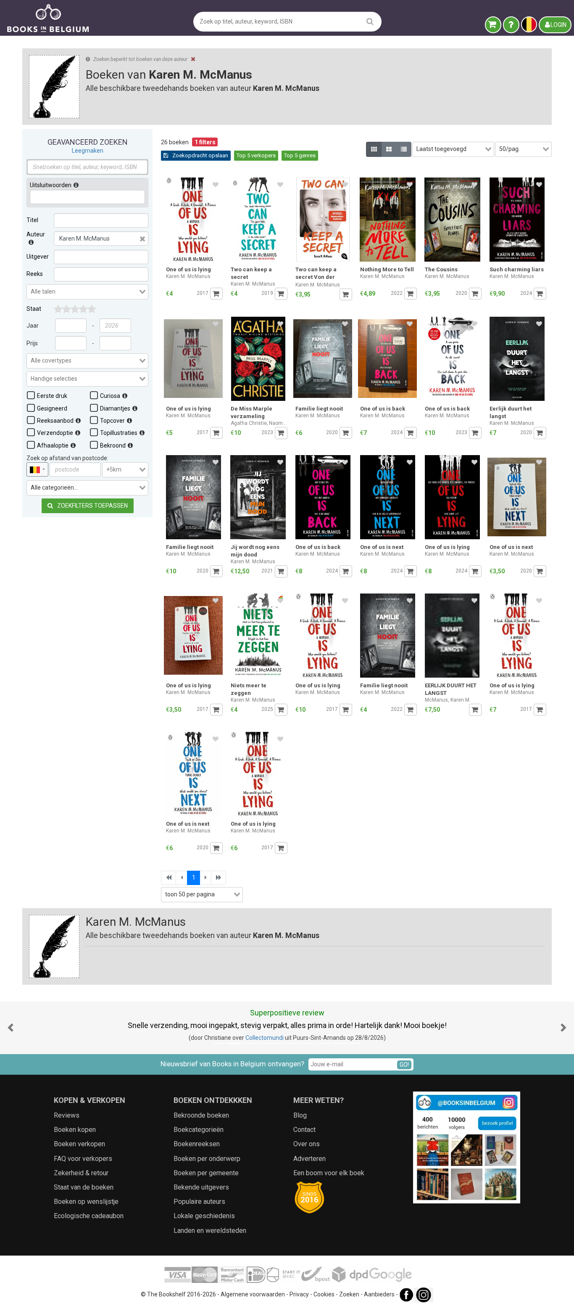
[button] (10, 1028)
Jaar (32, 325)
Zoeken (349, 1294)
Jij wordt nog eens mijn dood (255, 551)
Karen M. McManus (188, 276)
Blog (300, 1115)
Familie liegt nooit (319, 408)
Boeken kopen (75, 1130)
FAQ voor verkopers (83, 1159)
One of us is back (382, 408)
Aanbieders (379, 1294)
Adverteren (309, 1159)
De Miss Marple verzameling (251, 412)
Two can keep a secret (251, 273)
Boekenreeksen (197, 1144)
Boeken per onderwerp (207, 1159)
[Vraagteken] (511, 24)
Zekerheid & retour (81, 1173)
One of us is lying (188, 269)
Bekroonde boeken (201, 1115)
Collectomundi (264, 1037)
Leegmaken (87, 150)
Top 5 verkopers (256, 155)
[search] (370, 21)
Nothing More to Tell (387, 269)
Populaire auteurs (199, 1202)
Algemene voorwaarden (253, 1294)
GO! (404, 1064)
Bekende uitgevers (201, 1187)
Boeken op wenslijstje (86, 1202)
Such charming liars (517, 269)
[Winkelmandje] (493, 24)
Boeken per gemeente (206, 1173)
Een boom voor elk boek (328, 1173)
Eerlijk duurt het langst (511, 412)
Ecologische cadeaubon (89, 1216)
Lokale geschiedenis (204, 1216)
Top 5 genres (300, 155)
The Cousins (441, 269)
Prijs (32, 343)
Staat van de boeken (83, 1187)
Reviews (66, 1115)
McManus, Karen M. (448, 700)
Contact (304, 1130)
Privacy (299, 1294)
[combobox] (87, 291)
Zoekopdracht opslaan (199, 155)
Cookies (323, 1294)
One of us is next (381, 547)
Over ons (306, 1144)
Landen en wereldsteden (210, 1231)
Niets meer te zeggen (248, 689)
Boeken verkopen (79, 1144)
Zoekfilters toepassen (92, 505)
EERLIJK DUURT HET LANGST (451, 689)
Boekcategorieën (199, 1130)
